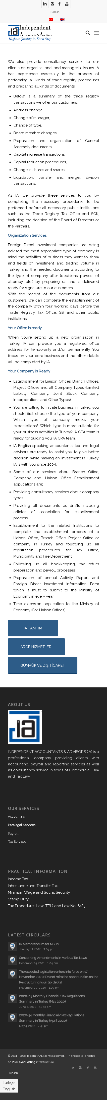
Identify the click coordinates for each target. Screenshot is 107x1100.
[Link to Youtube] (66, 4)
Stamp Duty (18, 899)
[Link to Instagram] (52, 4)
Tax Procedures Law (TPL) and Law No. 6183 (47, 906)
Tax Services (17, 841)
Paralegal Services (21, 825)
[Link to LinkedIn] (45, 4)
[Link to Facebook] (59, 4)
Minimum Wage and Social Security (39, 892)
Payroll (13, 834)
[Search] (85, 33)
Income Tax (18, 879)
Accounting (16, 816)
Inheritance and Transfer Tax (33, 885)
